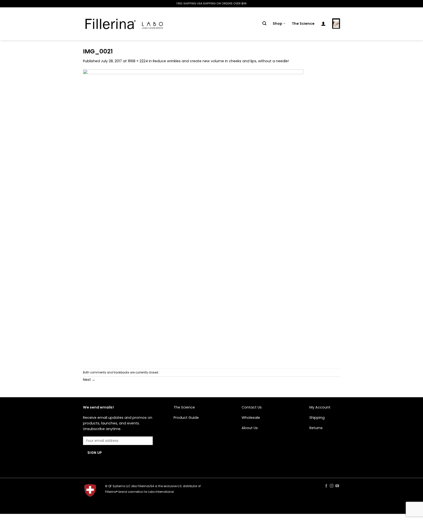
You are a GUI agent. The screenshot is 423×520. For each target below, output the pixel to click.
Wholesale (251, 417)
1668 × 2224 (138, 61)
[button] (264, 23)
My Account (319, 407)
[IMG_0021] (193, 216)
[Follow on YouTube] (337, 486)
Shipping (317, 417)
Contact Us (252, 407)
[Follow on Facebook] (326, 486)
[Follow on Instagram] (331, 486)
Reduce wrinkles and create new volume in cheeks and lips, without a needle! (221, 61)
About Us (250, 427)
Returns (316, 427)
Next (89, 379)
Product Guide (186, 417)
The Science (303, 23)
